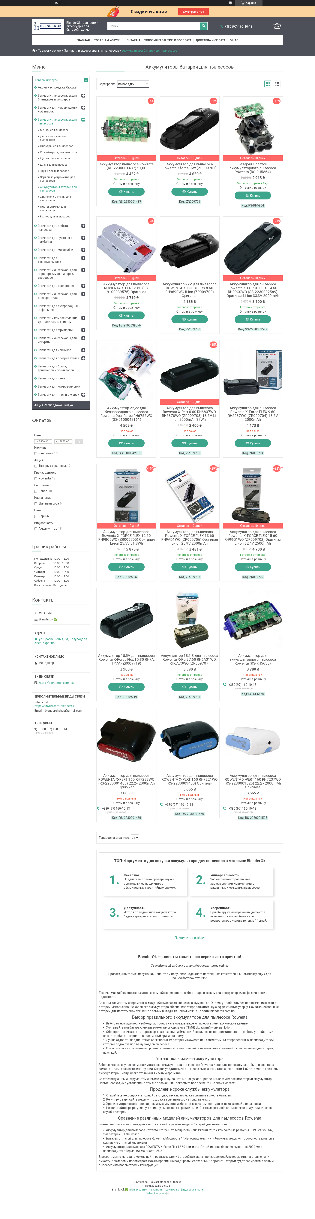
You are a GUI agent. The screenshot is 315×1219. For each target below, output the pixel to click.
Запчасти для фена (51, 378)
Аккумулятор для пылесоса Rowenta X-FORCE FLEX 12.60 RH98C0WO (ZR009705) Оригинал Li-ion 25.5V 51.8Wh (126, 537)
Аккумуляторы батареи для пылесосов (58, 188)
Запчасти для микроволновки (59, 386)
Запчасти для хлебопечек (56, 286)
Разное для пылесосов (55, 216)
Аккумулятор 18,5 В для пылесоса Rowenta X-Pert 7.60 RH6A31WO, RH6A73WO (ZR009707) (189, 659)
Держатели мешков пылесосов (53, 138)
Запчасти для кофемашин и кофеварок (57, 109)
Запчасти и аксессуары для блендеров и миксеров (57, 97)
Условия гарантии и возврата (167, 40)
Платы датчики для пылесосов (53, 208)
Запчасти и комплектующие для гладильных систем (58, 319)
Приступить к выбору (190, 937)
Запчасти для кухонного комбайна (55, 239)
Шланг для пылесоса (54, 164)
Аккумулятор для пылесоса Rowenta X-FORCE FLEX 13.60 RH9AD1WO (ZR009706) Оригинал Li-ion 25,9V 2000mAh (189, 537)
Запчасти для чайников (54, 350)
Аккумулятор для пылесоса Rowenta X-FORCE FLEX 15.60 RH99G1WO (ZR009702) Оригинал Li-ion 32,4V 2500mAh (253, 537)
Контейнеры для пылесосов (58, 152)
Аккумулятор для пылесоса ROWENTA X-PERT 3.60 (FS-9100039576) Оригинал (126, 288)
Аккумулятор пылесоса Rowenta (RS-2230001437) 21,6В (126, 166)
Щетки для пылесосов (55, 158)
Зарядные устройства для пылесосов (57, 178)
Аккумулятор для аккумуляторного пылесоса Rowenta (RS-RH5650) (253, 659)
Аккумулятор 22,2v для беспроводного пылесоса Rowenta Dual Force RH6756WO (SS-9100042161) (126, 413)
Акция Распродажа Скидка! (57, 87)
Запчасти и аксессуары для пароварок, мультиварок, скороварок (57, 273)
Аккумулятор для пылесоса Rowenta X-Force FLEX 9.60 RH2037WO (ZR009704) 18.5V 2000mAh (253, 413)
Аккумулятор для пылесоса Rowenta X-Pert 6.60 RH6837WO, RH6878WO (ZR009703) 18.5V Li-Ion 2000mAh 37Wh (189, 413)
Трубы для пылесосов (54, 170)
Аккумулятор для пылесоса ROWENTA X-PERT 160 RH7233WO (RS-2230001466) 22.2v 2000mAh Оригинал (126, 781)
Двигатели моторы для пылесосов (55, 198)
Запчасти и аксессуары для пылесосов (91, 50)
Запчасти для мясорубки (55, 250)
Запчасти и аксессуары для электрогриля (57, 296)
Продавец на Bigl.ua (157, 1185)
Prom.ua (177, 1181)
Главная (83, 40)
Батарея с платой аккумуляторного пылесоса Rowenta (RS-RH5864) (253, 168)
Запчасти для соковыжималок (49, 260)
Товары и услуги (107, 40)
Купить (129, 191)
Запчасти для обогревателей (58, 358)
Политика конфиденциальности (183, 1189)
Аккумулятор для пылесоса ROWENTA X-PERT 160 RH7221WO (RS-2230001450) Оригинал (190, 779)
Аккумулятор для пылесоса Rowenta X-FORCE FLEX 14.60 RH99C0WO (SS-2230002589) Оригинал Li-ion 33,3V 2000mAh (252, 290)
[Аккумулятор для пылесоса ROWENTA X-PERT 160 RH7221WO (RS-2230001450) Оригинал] (189, 740)
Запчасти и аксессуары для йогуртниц (57, 340)
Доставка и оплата (210, 40)
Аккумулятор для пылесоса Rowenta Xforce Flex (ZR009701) (189, 166)
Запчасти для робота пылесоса (53, 227)
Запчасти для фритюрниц (56, 330)
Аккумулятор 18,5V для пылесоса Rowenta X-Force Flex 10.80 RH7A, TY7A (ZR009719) (126, 659)
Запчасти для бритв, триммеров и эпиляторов (56, 368)
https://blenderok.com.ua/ (56, 682)
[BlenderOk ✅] (48, 26)
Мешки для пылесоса (54, 130)
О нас (234, 40)
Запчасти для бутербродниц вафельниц (58, 307)
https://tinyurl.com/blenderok (54, 706)
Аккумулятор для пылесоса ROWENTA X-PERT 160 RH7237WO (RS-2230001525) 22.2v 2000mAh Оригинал (253, 781)
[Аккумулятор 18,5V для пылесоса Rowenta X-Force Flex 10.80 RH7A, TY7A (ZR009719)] (126, 620)
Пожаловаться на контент (146, 1189)
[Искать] (203, 26)
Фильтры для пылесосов (57, 146)
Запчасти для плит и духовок (58, 394)
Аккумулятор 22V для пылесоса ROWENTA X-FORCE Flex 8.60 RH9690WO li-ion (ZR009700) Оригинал (189, 290)
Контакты (132, 40)
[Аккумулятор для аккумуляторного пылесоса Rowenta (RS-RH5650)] (253, 620)
